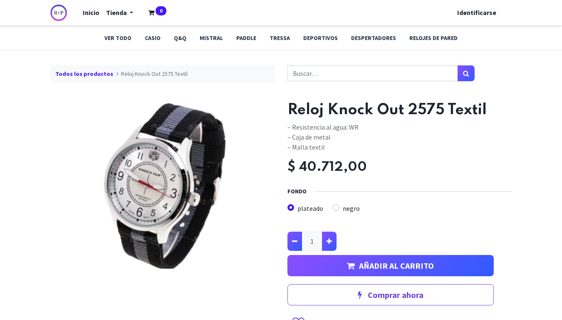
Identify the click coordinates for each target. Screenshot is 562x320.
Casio (153, 38)
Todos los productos (84, 74)
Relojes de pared (433, 38)
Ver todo (117, 38)
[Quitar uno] (294, 241)
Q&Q (180, 38)
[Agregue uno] (329, 241)
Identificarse (476, 12)
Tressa (280, 38)
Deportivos (320, 38)
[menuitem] (91, 12)
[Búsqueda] (466, 73)
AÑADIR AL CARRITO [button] (396, 265)
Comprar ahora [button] (394, 295)
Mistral (211, 38)
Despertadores (373, 38)
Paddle (246, 38)
